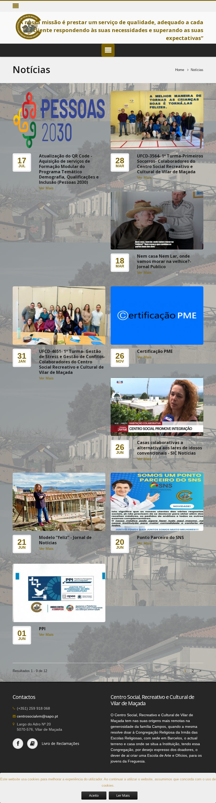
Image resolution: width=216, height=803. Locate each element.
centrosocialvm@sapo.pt (37, 716)
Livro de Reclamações (60, 743)
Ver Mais (46, 188)
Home (179, 70)
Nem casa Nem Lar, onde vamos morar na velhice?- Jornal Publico (164, 261)
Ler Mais (123, 795)
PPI (42, 629)
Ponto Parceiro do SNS (160, 537)
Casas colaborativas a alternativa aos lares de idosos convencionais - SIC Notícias (169, 448)
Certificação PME (155, 351)
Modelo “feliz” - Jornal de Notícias (65, 540)
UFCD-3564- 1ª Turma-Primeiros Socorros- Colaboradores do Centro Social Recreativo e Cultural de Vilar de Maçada (170, 164)
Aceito (94, 795)
